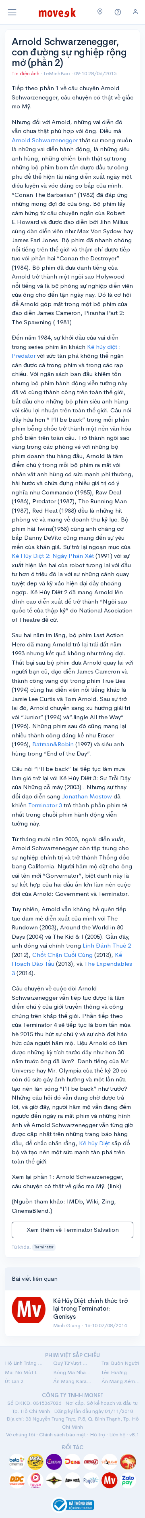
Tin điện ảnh (25, 73)
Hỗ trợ (97, 1434)
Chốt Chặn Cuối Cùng (62, 955)
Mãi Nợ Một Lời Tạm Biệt (24, 1372)
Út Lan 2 (14, 1381)
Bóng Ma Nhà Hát (72, 1372)
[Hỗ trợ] (118, 12)
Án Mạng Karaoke (72, 1381)
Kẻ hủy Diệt (94, 1143)
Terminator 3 (45, 805)
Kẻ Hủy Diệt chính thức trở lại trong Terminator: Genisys (90, 1308)
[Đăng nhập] (136, 12)
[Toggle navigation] (12, 12)
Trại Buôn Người (120, 1363)
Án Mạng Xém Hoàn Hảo (121, 1381)
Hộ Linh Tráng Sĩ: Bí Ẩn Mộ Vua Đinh (24, 1363)
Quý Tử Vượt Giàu (72, 1363)
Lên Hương (114, 1372)
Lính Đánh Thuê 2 (107, 945)
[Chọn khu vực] (100, 12)
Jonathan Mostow (87, 796)
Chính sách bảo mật (62, 1434)
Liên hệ (117, 1434)
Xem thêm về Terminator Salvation (73, 1229)
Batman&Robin (53, 744)
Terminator (44, 1247)
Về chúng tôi (20, 1434)
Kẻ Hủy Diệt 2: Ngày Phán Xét (53, 555)
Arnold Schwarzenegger (45, 140)
